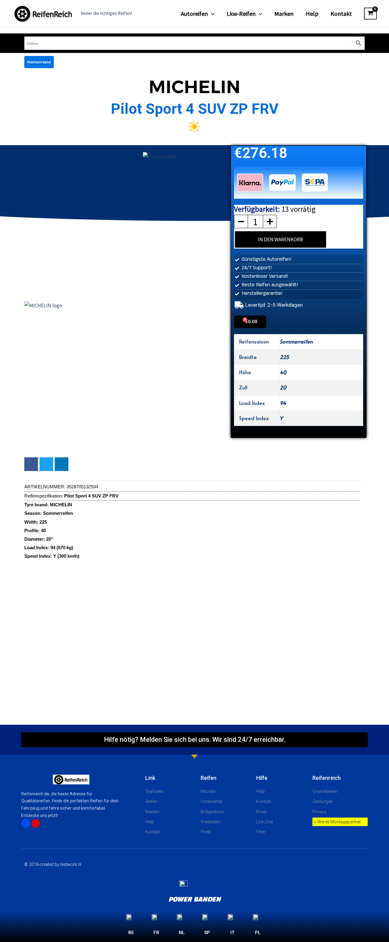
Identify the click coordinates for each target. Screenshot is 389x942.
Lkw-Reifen (241, 13)
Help (312, 13)
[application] (211, 14)
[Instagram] (35, 823)
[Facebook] (25, 823)
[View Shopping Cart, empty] (370, 14)
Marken (284, 13)
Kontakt (341, 13)
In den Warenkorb (280, 239)
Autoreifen (194, 13)
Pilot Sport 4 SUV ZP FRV (194, 108)
